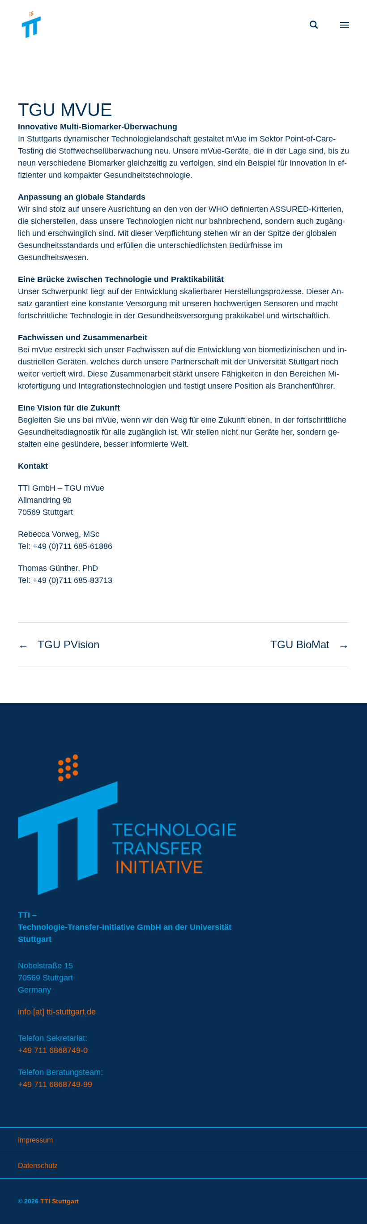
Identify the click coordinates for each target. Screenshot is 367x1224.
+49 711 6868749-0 (53, 1050)
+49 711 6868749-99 (55, 1084)
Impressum (35, 1140)
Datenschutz (38, 1165)
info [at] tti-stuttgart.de (57, 1011)
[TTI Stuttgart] (31, 24)
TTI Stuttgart (59, 1201)
